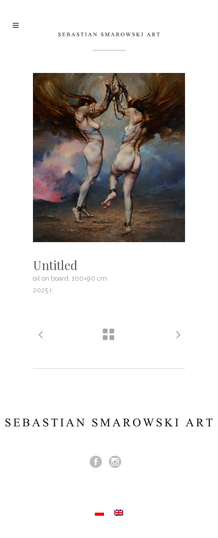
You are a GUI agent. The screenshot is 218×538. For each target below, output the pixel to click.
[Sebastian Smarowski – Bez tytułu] (109, 157)
